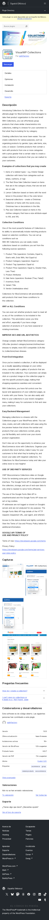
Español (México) (15, 888)
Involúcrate (30, 846)
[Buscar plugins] (26, 26)
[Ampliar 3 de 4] (20, 601)
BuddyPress (8, 878)
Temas (28, 831)
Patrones (29, 839)
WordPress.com (10, 866)
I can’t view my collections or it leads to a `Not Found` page (15, 698)
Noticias (5, 831)
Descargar (8, 64)
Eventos (29, 850)
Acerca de (6, 826)
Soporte (8, 97)
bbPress (7, 874)
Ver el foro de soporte (11, 812)
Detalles (8, 73)
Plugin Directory (8, 10)
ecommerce (36, 766)
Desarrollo (9, 91)
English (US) (42, 761)
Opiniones (9, 79)
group (44, 766)
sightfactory (24, 56)
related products (28, 771)
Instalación (9, 85)
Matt (5, 870)
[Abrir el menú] (45, 3)
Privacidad (6, 839)
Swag (29, 858)
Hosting (5, 835)
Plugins (28, 835)
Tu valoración (8, 795)
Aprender (6, 846)
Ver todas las (41, 795)
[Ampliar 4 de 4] (44, 634)
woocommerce (40, 771)
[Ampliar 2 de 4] (44, 567)
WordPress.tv (9, 858)
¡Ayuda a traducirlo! (24, 19)
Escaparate (30, 826)
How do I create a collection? (14, 691)
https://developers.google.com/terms (30, 541)
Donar (29, 854)
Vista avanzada (8, 777)
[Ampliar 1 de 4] (20, 567)
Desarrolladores (8, 854)
